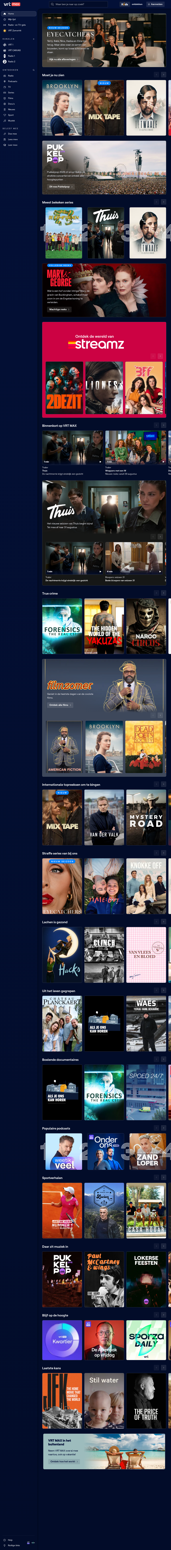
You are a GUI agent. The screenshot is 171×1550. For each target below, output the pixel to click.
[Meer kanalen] (34, 39)
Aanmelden (156, 4)
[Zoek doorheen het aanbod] (34, 70)
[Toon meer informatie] (101, 433)
